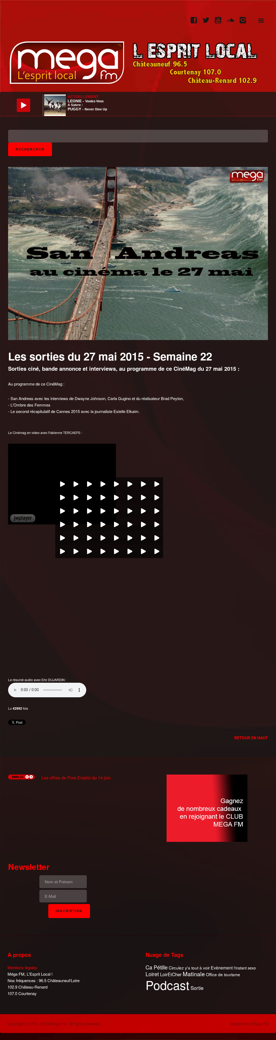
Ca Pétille (157, 967)
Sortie (197, 988)
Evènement (222, 967)
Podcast (167, 985)
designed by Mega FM (249, 1023)
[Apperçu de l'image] (138, 253)
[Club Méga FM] (207, 807)
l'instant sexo (245, 967)
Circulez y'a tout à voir (189, 967)
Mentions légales (22, 967)
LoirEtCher (171, 974)
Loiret (152, 974)
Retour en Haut (251, 737)
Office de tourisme (223, 974)
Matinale (194, 974)
